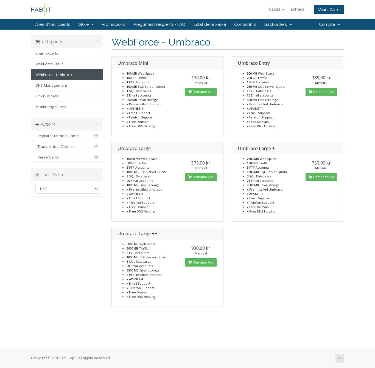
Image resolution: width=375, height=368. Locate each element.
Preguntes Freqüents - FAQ (159, 24)
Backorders (276, 24)
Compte (328, 24)
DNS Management (51, 85)
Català (275, 9)
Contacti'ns (245, 24)
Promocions (113, 24)
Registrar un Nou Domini (57, 135)
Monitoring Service (51, 106)
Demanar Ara (203, 91)
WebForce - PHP (49, 63)
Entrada (297, 9)
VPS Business (47, 96)
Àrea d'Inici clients (52, 24)
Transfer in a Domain (55, 146)
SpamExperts (46, 53)
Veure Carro (329, 9)
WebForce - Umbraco (53, 74)
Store (84, 24)
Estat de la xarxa (210, 24)
